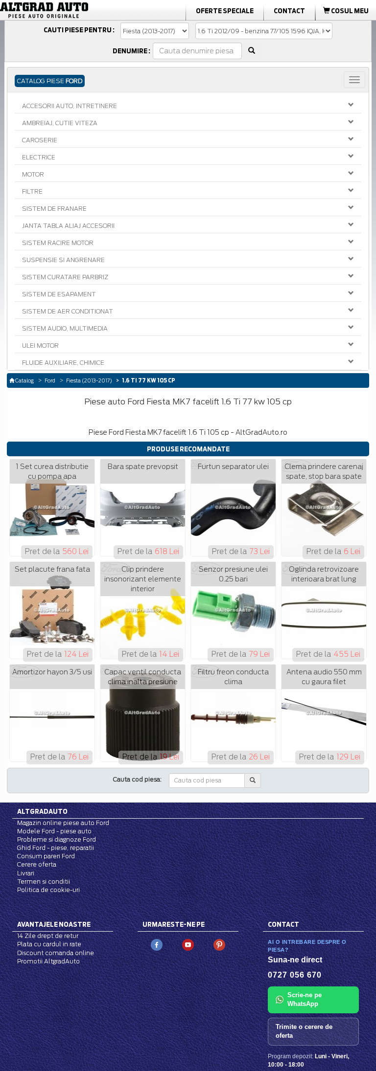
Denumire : (131, 51)
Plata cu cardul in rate (49, 944)
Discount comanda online (55, 953)
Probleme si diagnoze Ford (56, 839)
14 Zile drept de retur (47, 935)
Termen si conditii (43, 881)
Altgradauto (42, 811)
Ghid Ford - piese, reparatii (55, 847)
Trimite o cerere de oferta (304, 1031)
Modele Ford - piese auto (54, 831)
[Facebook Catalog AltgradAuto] (157, 944)
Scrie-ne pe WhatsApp (304, 999)
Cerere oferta (36, 864)
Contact (289, 11)
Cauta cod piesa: (137, 779)
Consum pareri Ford (46, 856)
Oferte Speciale (225, 11)
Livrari (25, 873)
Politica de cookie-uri (48, 889)
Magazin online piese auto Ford (63, 822)
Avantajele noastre (54, 924)
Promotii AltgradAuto (48, 961)
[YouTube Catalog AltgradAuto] (188, 944)
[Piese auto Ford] (59, 10)
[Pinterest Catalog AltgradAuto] (219, 944)
